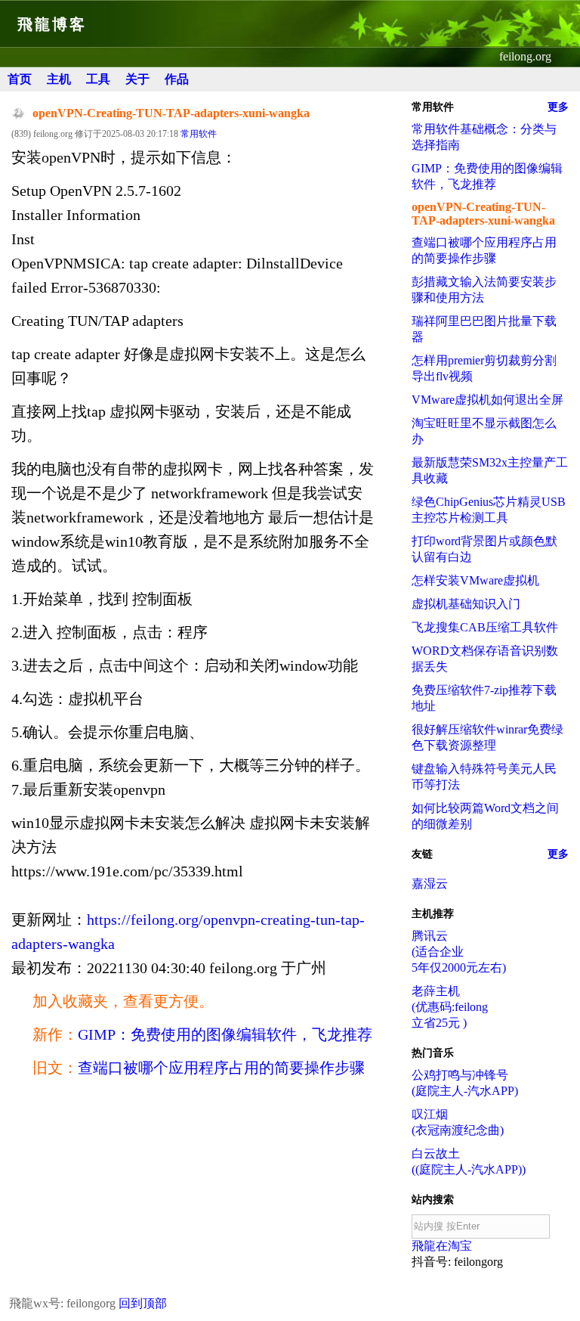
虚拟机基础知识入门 (466, 603)
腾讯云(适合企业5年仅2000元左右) (459, 951)
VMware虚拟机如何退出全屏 (487, 399)
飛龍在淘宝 (442, 1245)
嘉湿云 (430, 883)
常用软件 (198, 134)
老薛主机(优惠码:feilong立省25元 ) (450, 1007)
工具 (98, 79)
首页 (20, 79)
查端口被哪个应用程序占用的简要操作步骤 (221, 1067)
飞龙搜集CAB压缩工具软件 (485, 627)
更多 (558, 107)
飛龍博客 (52, 24)
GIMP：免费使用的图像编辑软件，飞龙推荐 (225, 1034)
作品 (177, 79)
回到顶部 (143, 1303)
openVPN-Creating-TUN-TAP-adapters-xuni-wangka (483, 213)
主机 (59, 79)
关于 (137, 79)
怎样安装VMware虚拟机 (475, 580)
